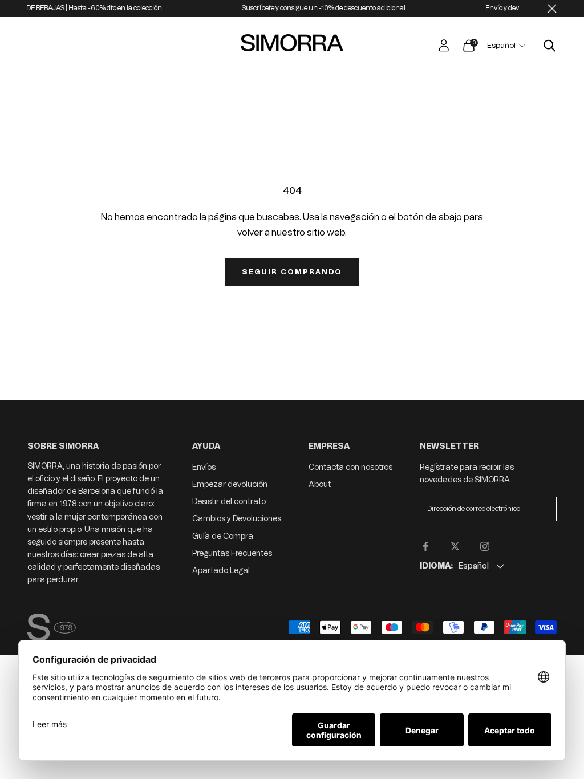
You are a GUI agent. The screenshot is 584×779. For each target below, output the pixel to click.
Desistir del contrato (229, 501)
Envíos (204, 467)
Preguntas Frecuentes (232, 553)
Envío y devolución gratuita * (515, 8)
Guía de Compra (222, 536)
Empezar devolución (229, 484)
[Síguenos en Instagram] (484, 546)
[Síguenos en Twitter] (455, 546)
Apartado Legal (221, 570)
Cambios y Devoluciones (236, 519)
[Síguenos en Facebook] (425, 546)
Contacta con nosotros (350, 467)
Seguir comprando (292, 272)
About (320, 484)
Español (501, 45)
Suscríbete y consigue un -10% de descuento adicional (310, 8)
